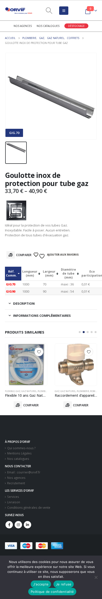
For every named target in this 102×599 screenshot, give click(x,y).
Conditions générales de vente (28, 507)
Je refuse (63, 584)
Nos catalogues (48, 26)
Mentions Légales (19, 453)
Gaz (7, 391)
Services (13, 497)
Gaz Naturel (18, 391)
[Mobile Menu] (63, 10)
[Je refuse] (95, 577)
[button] (80, 332)
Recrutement (16, 483)
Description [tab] (24, 303)
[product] (26, 365)
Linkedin (27, 524)
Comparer (23, 255)
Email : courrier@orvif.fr (23, 472)
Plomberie (33, 391)
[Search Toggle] (49, 10)
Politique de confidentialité (52, 592)
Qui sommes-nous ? (21, 448)
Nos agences (23, 26)
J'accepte (41, 584)
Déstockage (76, 26)
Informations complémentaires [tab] (42, 315)
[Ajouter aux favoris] (38, 351)
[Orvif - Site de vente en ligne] (18, 10)
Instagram (18, 524)
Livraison (13, 502)
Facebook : (9, 524)
